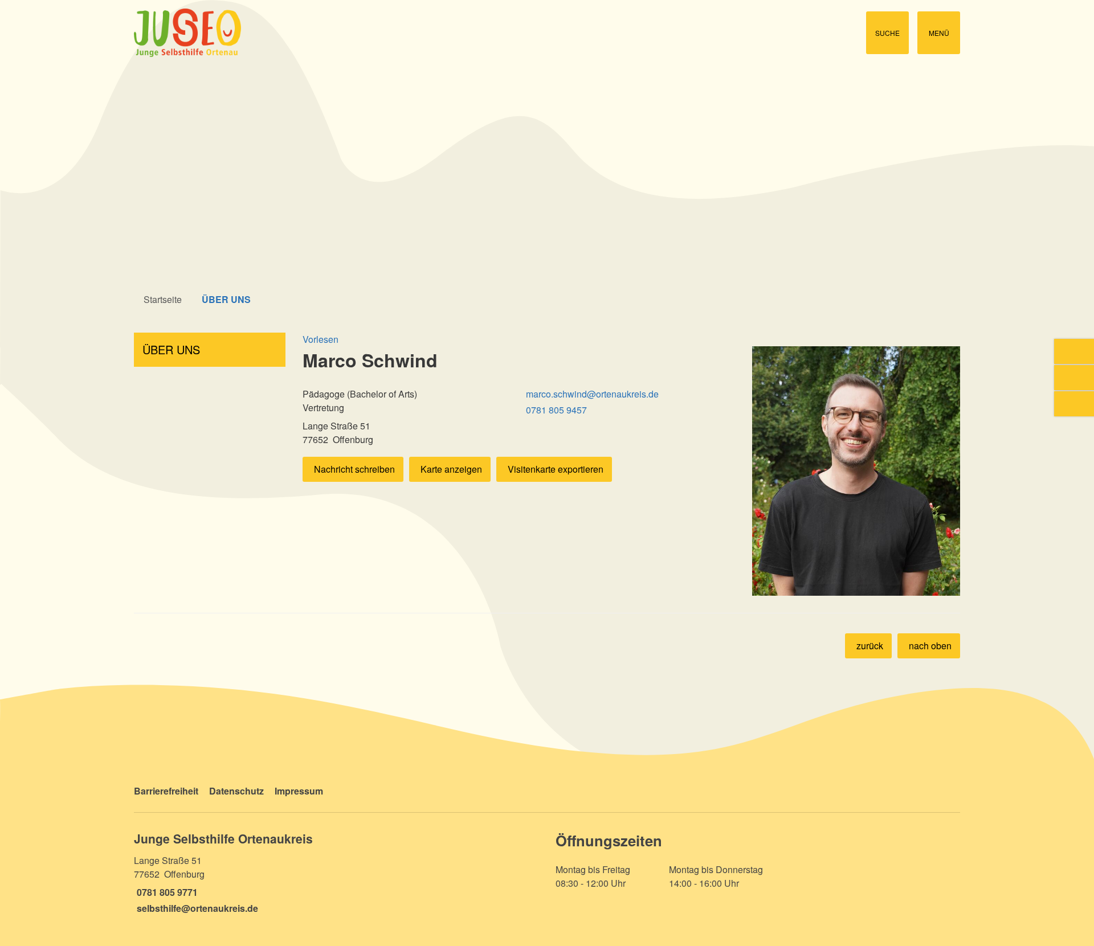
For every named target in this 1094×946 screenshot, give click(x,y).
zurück (869, 645)
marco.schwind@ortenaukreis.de (591, 393)
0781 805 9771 (166, 892)
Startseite (163, 299)
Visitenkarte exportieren (555, 469)
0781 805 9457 (555, 409)
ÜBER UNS (226, 299)
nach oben (930, 645)
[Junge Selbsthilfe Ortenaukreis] (336, 872)
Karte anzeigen (451, 469)
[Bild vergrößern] (856, 471)
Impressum (299, 790)
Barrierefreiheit (166, 790)
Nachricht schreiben (354, 469)
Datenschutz (236, 790)
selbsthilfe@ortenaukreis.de (196, 908)
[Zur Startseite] (336, 33)
